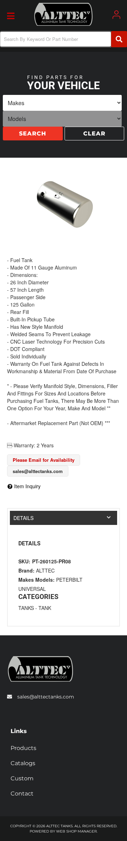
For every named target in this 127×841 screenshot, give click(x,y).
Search (32, 134)
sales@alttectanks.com (45, 697)
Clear (94, 134)
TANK (44, 607)
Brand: (26, 570)
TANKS (26, 607)
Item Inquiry (27, 486)
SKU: (24, 561)
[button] (63, 39)
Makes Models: (36, 579)
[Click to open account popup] (116, 14)
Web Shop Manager (76, 831)
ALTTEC (45, 570)
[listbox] (62, 103)
